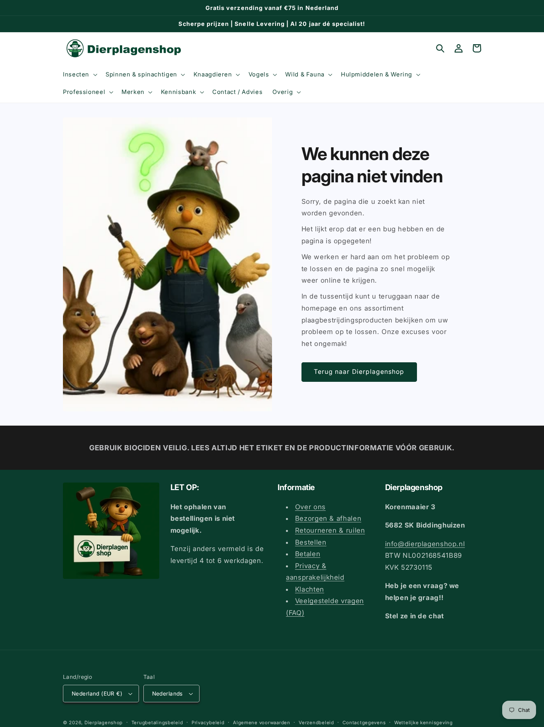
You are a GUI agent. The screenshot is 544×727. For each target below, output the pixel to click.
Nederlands (167, 693)
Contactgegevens (363, 722)
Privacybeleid (208, 722)
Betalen (307, 554)
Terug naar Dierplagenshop (359, 371)
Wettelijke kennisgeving (423, 722)
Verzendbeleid (316, 722)
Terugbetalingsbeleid (157, 722)
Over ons (310, 507)
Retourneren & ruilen (330, 530)
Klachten (309, 589)
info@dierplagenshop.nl (425, 544)
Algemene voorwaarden (261, 722)
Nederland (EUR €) (97, 693)
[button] (79, 74)
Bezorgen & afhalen (328, 518)
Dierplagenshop (103, 722)
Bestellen (311, 542)
